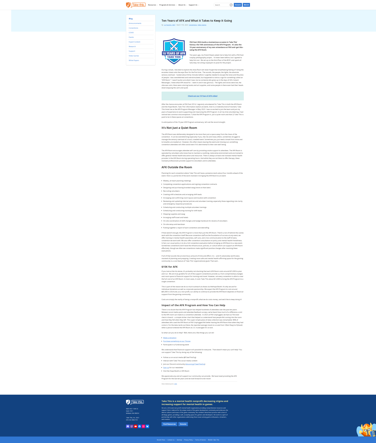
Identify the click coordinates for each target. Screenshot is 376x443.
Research (132, 46)
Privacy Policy (188, 440)
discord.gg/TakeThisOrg (195, 364)
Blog (131, 19)
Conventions (193, 25)
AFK (175, 384)
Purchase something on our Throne (176, 341)
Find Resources (169, 424)
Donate (238, 5)
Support (132, 51)
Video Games (202, 25)
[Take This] (136, 5)
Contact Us (170, 440)
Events (131, 37)
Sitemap (179, 440)
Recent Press (161, 440)
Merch (246, 5)
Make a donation (169, 338)
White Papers (134, 60)
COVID (131, 32)
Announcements (135, 23)
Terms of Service (200, 440)
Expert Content (134, 42)
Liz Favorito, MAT (169, 25)
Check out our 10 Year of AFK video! (202, 96)
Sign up (166, 367)
